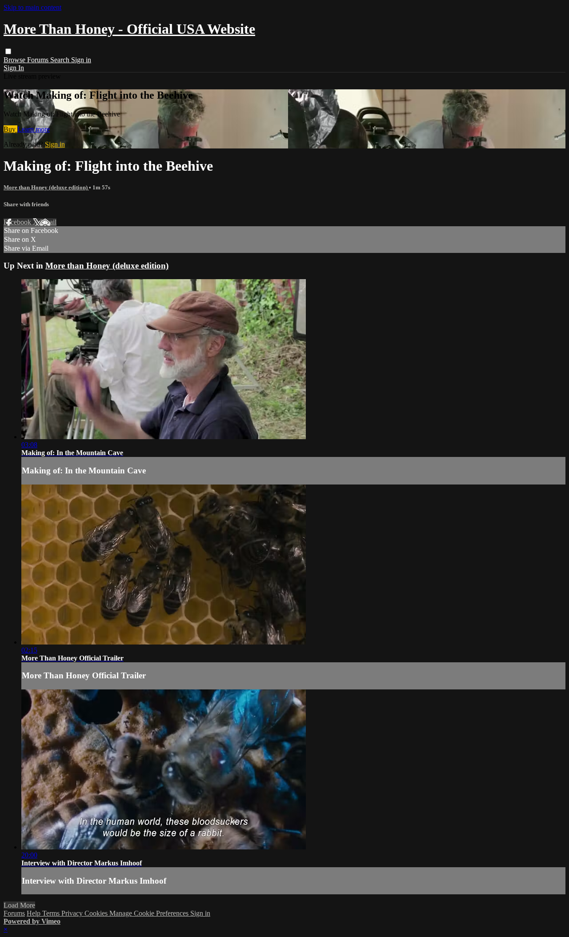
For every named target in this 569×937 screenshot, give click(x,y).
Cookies (96, 913)
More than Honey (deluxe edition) (46, 187)
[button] (8, 51)
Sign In (14, 68)
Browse (15, 60)
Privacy (72, 913)
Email (48, 222)
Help (34, 913)
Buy (10, 129)
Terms (51, 913)
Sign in (81, 60)
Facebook (18, 222)
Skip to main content (32, 7)
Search (60, 60)
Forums (38, 60)
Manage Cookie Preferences (149, 913)
